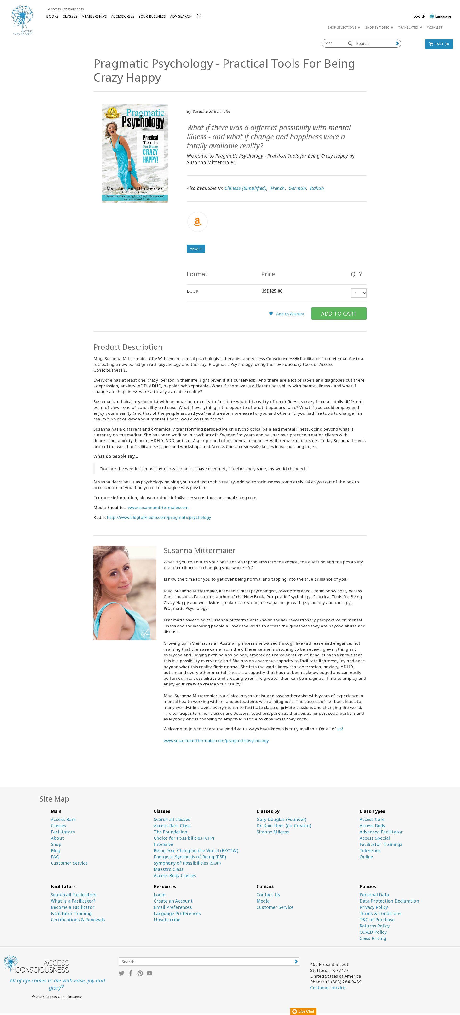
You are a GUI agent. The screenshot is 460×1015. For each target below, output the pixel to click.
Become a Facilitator (72, 907)
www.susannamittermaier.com (158, 507)
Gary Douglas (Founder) (281, 819)
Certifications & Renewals (78, 919)
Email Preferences (173, 907)
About (196, 248)
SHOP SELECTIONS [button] (342, 27)
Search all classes (172, 819)
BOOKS (52, 16)
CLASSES (70, 16)
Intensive (163, 844)
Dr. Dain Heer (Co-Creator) (284, 825)
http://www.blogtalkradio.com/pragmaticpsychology (159, 517)
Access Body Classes (175, 875)
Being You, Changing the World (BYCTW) (196, 850)
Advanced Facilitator (381, 831)
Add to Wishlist (289, 314)
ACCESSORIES (123, 16)
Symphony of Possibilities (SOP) (187, 863)
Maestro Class (169, 869)
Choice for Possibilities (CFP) (184, 838)
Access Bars (63, 819)
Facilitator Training (71, 913)
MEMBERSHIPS (94, 16)
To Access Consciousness (65, 9)
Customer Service (69, 863)
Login (160, 894)
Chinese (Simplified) (245, 188)
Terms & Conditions (381, 913)
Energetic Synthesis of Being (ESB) (190, 856)
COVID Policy (373, 932)
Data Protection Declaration (389, 900)
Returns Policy (375, 925)
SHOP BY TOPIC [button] (377, 27)
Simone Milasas (273, 831)
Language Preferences (177, 913)
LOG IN (419, 16)
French (277, 188)
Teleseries (370, 850)
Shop (56, 844)
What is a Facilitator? (73, 900)
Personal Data (374, 894)
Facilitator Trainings (381, 844)
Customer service (327, 987)
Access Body (372, 825)
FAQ (55, 856)
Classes (58, 825)
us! (340, 729)
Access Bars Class (172, 825)
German (297, 188)
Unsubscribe (167, 919)
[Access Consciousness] (22, 20)
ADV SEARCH (181, 16)
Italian (317, 188)
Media (263, 900)
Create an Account (173, 900)
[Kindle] (277, 221)
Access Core (372, 819)
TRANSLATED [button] (408, 27)
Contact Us (268, 894)
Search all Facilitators (74, 894)
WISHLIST (435, 27)
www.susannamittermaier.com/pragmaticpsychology (216, 740)
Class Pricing (373, 938)
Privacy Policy (374, 907)
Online (366, 856)
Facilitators (63, 831)
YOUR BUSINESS (152, 16)
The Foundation (170, 831)
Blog (55, 850)
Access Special (375, 838)
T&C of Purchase (377, 919)
